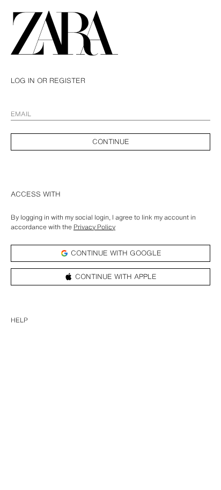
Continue (110, 142)
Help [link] (19, 320)
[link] (64, 34)
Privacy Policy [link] (94, 226)
